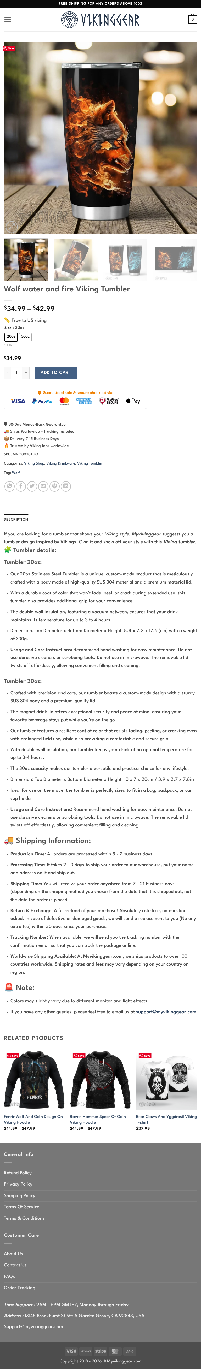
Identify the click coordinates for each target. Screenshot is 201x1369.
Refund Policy (18, 1173)
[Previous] (14, 138)
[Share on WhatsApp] (9, 486)
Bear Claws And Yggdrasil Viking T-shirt (166, 1120)
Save (11, 48)
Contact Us (15, 1265)
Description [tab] (16, 519)
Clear (8, 345)
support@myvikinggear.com (166, 1012)
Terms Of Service (21, 1207)
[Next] (186, 138)
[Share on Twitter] (32, 486)
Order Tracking (19, 1288)
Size (8, 328)
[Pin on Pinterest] (54, 486)
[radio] (11, 337)
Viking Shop (34, 463)
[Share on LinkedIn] (66, 486)
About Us (13, 1254)
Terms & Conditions (24, 1218)
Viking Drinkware (60, 463)
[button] (8, 20)
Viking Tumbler (89, 463)
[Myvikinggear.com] (100, 19)
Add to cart (56, 373)
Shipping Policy (19, 1196)
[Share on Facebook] (21, 486)
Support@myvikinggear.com (33, 1327)
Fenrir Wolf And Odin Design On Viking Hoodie (33, 1120)
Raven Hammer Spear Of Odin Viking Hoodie (98, 1120)
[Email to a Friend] (43, 486)
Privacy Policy (18, 1184)
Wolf (16, 473)
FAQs (9, 1277)
